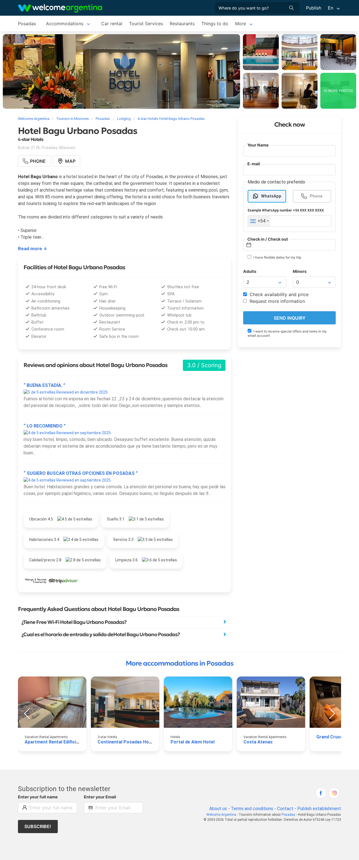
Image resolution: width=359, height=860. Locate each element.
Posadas (27, 23)
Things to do (214, 23)
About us (218, 808)
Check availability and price (278, 294)
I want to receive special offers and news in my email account (287, 333)
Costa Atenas (258, 742)
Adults (249, 271)
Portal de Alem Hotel (193, 742)
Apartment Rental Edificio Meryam (61, 742)
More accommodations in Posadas (179, 663)
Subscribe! (37, 826)
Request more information (276, 301)
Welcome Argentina (221, 815)
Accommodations (64, 23)
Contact (285, 808)
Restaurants (182, 23)
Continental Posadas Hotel (126, 742)
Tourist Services (146, 23)
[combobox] (259, 221)
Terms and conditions (252, 808)
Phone (316, 196)
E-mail (253, 164)
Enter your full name (38, 796)
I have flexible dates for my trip (277, 257)
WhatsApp (271, 196)
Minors (300, 271)
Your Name (258, 145)
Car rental (111, 23)
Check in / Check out (267, 239)
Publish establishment (319, 808)
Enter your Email (100, 796)
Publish (313, 8)
